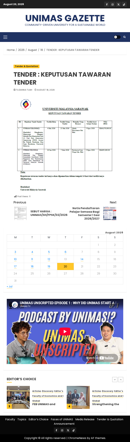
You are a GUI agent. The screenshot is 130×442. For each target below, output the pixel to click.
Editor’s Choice (38, 419)
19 (49, 266)
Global (36, 401)
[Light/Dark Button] (117, 37)
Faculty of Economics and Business (52, 396)
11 (32, 259)
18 (32, 266)
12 (49, 259)
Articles (36, 391)
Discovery (47, 391)
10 (15, 259)
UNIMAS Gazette (65, 18)
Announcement (64, 424)
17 (15, 266)
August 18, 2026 (46, 90)
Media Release (84, 419)
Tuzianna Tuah (24, 90)
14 (82, 259)
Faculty (10, 419)
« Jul (9, 286)
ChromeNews (77, 438)
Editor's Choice (63, 391)
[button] (5, 37)
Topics (21, 419)
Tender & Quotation (26, 66)
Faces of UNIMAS (62, 419)
